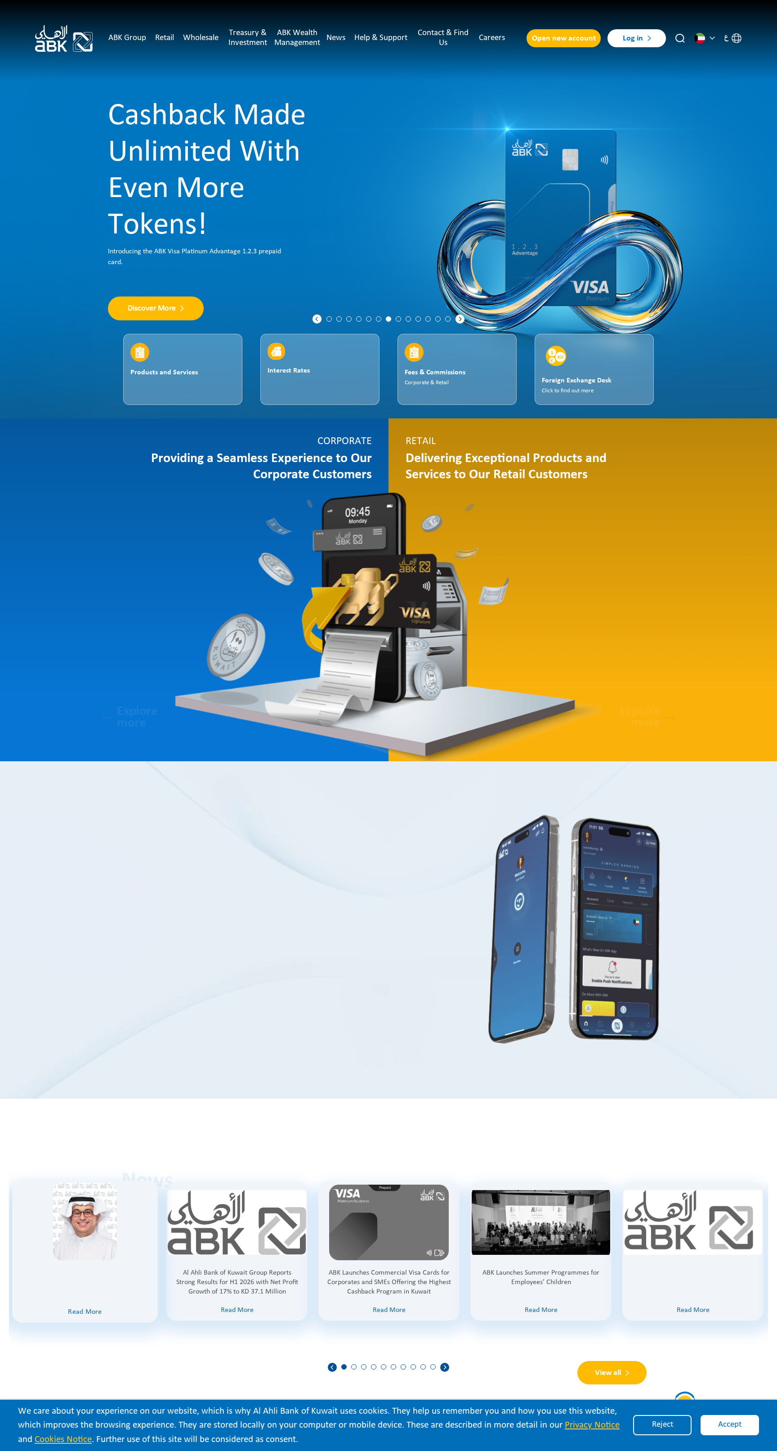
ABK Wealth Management (297, 38)
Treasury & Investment (247, 38)
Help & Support (380, 38)
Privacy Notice (592, 1425)
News (335, 38)
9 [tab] (408, 319)
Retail (164, 38)
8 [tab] (398, 319)
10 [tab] (418, 319)
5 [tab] (368, 319)
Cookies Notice (63, 1439)
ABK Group (127, 38)
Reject (662, 1424)
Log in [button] (633, 38)
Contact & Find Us (443, 38)
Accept (729, 1424)
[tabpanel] (388, 209)
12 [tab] (438, 319)
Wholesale (201, 38)
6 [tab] (378, 319)
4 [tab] (359, 319)
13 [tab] (448, 319)
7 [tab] (388, 319)
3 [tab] (349, 319)
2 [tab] (339, 319)
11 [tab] (428, 319)
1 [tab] (329, 319)
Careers (492, 38)
